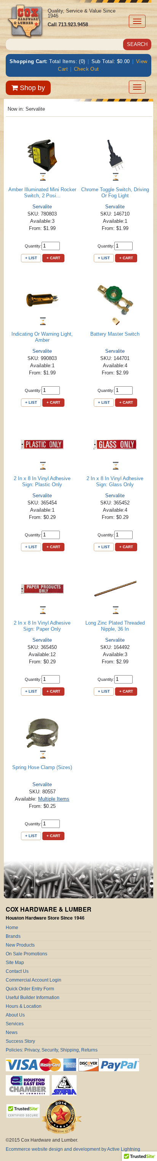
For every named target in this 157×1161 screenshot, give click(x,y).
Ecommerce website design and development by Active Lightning (73, 1149)
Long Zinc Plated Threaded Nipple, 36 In (115, 626)
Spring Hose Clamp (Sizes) (42, 767)
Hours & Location (24, 1006)
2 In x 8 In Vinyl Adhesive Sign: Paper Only (42, 626)
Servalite (42, 206)
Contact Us (17, 971)
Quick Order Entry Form (30, 988)
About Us (15, 1015)
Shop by (31, 88)
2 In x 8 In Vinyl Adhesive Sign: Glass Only (115, 481)
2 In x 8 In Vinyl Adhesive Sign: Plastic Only (42, 481)
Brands (13, 936)
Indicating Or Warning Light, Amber (42, 337)
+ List (31, 258)
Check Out (86, 69)
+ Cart (53, 258)
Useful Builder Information (32, 997)
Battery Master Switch (114, 334)
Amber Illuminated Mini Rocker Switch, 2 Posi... (42, 192)
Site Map (15, 962)
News (12, 1032)
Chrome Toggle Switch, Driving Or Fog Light (115, 192)
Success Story (20, 1041)
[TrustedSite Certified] (23, 1111)
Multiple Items (53, 799)
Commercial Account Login (33, 980)
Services (15, 1023)
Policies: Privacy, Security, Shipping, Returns (52, 1050)
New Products (20, 945)
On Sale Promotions (26, 953)
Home (12, 927)
